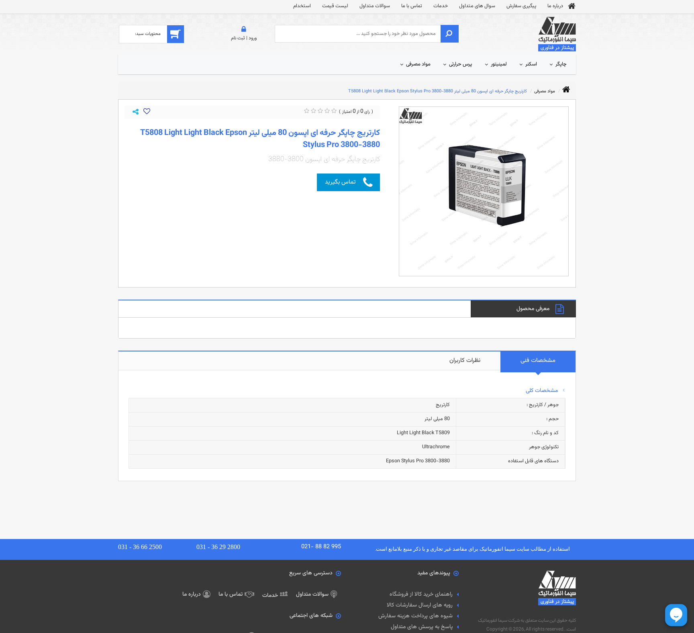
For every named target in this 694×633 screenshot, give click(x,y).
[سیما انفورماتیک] (557, 34)
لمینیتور (499, 64)
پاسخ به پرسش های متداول (422, 627)
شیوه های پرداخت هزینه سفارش (415, 616)
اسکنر (531, 64)
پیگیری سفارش (521, 6)
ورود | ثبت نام (244, 38)
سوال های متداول (477, 6)
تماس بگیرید (340, 182)
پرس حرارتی (460, 64)
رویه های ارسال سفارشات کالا (420, 605)
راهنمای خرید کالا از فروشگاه (421, 594)
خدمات (440, 6)
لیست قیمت (335, 6)
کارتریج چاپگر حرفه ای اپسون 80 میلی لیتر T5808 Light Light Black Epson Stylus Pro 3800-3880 (437, 91)
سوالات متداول (374, 6)
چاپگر (561, 64)
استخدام (302, 6)
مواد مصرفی (418, 64)
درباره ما (555, 6)
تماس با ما (411, 6)
